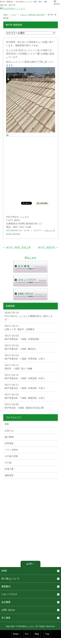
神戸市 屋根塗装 (46, 247)
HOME (5, 15)
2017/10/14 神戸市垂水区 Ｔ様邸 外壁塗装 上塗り (25, 357)
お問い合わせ (8, 610)
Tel (27, 634)
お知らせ (23, 15)
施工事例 (40, 15)
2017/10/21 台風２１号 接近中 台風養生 (20, 328)
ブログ (14, 15)
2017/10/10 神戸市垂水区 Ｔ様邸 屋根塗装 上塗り (25, 396)
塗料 (7, 424)
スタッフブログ (9, 594)
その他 (8, 462)
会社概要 (5, 602)
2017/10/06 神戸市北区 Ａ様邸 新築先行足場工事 (24, 406)
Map (37, 634)
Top (47, 634)
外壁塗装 (9, 443)
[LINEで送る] (42, 203)
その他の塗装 (11, 456)
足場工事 (9, 469)
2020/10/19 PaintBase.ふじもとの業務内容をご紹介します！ (29, 316)
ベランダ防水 (11, 449)
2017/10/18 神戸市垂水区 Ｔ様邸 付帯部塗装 (22, 337)
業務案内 (5, 586)
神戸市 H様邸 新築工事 (18, 247)
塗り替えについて (10, 578)
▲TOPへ (30, 563)
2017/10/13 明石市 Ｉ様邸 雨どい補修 (18, 367)
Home (16, 634)
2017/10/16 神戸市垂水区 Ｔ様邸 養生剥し (21, 347)
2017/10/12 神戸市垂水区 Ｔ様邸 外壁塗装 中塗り (25, 377)
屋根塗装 (32, 15)
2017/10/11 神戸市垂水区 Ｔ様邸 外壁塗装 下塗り (25, 386)
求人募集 (5, 617)
